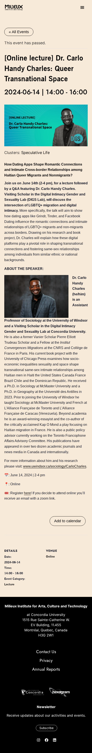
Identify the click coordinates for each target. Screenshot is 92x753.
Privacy (46, 660)
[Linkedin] (54, 740)
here (27, 493)
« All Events (19, 32)
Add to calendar (67, 521)
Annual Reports (46, 669)
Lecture (9, 584)
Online (50, 556)
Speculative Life (35, 152)
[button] (82, 7)
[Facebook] (46, 740)
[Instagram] (38, 740)
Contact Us (46, 652)
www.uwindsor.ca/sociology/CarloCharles (54, 466)
